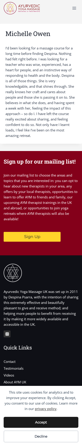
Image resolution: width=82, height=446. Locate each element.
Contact (9, 361)
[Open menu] (74, 8)
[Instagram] (7, 334)
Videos (9, 375)
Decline (41, 436)
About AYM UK (15, 382)
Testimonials (13, 368)
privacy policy (45, 408)
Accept (41, 422)
